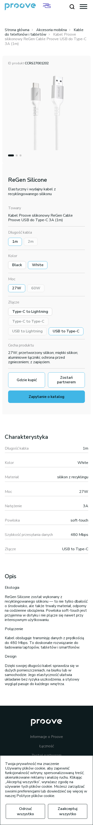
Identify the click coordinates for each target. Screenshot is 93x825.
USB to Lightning (27, 331)
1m (15, 241)
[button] (11, 155)
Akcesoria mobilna (51, 30)
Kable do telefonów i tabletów (44, 32)
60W (35, 288)
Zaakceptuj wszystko (68, 811)
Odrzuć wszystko (25, 811)
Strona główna (17, 30)
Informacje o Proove (46, 737)
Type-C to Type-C (28, 321)
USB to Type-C (66, 331)
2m (31, 241)
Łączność (46, 746)
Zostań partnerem (66, 380)
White (37, 265)
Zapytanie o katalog (46, 396)
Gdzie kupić (27, 380)
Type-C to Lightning (30, 311)
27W (16, 288)
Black (17, 265)
